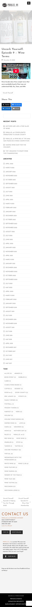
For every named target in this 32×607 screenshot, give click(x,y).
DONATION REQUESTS (16, 601)
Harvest (8, 411)
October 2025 (11, 179)
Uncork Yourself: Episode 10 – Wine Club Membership (23, 502)
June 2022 (9, 239)
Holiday (8, 415)
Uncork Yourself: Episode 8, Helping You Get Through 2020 (8, 502)
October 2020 (11, 275)
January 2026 (11, 171)
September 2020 (11, 279)
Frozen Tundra (11, 408)
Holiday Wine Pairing (14, 419)
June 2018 (9, 335)
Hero (19, 411)
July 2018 (9, 331)
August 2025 (10, 187)
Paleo (7, 434)
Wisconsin (10, 486)
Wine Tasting (10, 482)
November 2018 (11, 323)
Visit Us (5, 532)
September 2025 (11, 183)
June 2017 (9, 359)
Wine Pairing (10, 471)
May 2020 (9, 287)
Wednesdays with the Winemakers (12, 458)
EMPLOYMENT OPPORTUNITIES (16, 604)
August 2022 (10, 231)
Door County (21, 392)
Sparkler (8, 442)
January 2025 (10, 211)
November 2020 (11, 271)
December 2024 (11, 215)
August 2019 (10, 311)
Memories (19, 427)
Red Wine (9, 438)
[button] (29, 3)
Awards (18, 373)
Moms (7, 430)
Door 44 (8, 392)
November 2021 (11, 251)
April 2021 (9, 255)
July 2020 (9, 283)
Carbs (7, 381)
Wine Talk (9, 479)
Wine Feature (10, 467)
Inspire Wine (10, 423)
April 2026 (9, 163)
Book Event (10, 377)
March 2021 (10, 259)
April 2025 (9, 199)
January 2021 (10, 263)
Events (22, 396)
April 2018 (9, 343)
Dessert (19, 388)
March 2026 (10, 167)
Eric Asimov (10, 396)
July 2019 (9, 315)
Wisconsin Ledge (12, 490)
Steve (19, 442)
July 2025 (9, 191)
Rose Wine (21, 438)
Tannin (8, 446)
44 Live (8, 373)
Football (9, 404)
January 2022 (11, 247)
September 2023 (11, 223)
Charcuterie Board (12, 385)
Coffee (8, 388)
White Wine (10, 463)
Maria (7, 427)
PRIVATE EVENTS (16, 599)
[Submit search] (28, 116)
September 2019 (11, 307)
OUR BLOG (11, 556)
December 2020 (11, 267)
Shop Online (16, 532)
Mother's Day (20, 430)
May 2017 (9, 363)
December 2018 (11, 319)
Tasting (19, 446)
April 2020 (9, 291)
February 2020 (11, 299)
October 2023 (11, 219)
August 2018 (10, 327)
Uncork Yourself (8, 93)
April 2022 (9, 243)
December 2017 (11, 347)
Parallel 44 (19, 434)
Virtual (8, 453)
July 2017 (9, 355)
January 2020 (11, 303)
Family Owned (11, 400)
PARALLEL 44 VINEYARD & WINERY (12, 518)
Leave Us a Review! (7, 525)
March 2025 (10, 203)
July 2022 (9, 235)
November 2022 (11, 227)
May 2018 (9, 339)
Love (22, 423)
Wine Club (23, 463)
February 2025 (11, 207)
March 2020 (10, 295)
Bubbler (23, 377)
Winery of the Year (13, 475)
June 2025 (9, 195)
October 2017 (10, 351)
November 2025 (11, 175)
